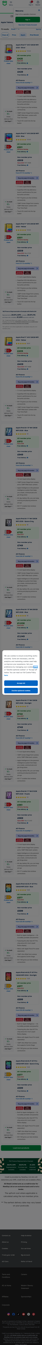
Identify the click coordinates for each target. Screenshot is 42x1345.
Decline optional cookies (21, 690)
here (35, 667)
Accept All (21, 683)
